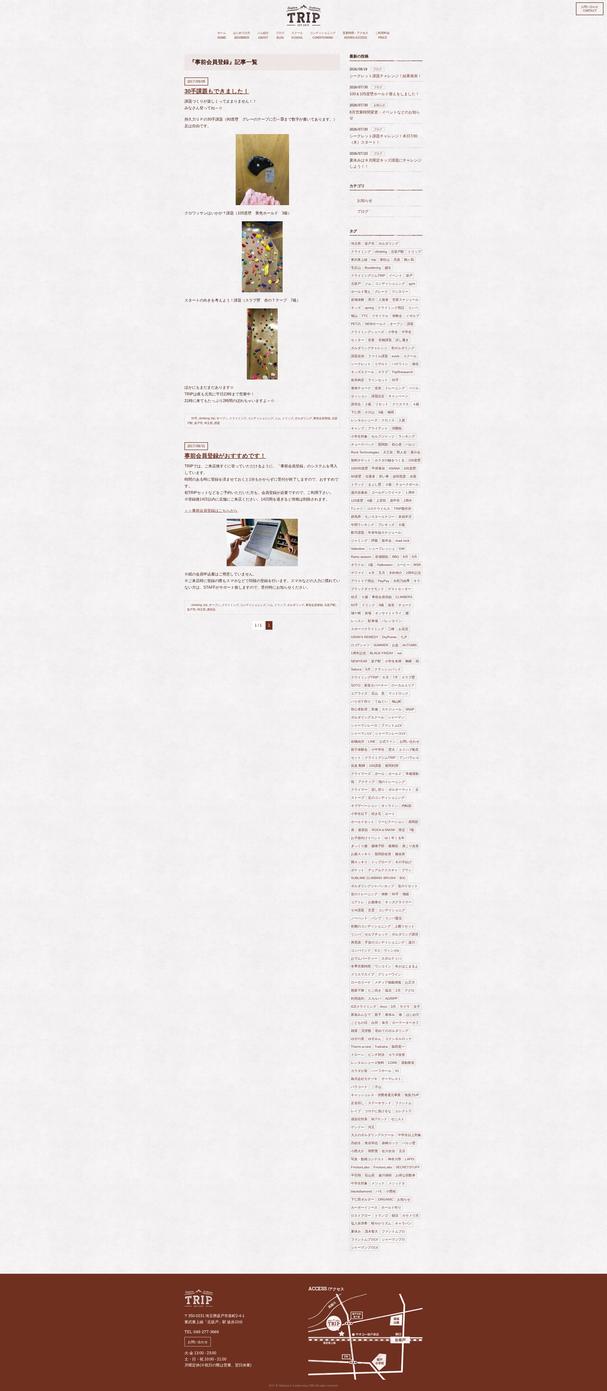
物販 (406, 894)
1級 (370, 565)
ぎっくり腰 (359, 846)
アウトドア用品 (362, 581)
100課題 (375, 766)
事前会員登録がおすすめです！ (225, 455)
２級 (368, 404)
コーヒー (403, 565)
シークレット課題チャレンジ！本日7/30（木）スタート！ (383, 139)
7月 (395, 677)
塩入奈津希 (359, 1223)
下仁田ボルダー (362, 1199)
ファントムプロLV (364, 1239)
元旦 (402, 1151)
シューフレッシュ (381, 549)
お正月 (410, 982)
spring (369, 308)
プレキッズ (386, 525)
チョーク (405, 605)
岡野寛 (373, 1151)
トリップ (287, 418)
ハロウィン (400, 364)
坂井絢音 (357, 380)
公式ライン (387, 741)
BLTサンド (379, 1119)
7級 (411, 830)
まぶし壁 (374, 484)
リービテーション (391, 822)
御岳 (415, 364)
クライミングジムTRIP (368, 275)
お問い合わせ (589, 8)
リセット (381, 404)
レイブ (356, 1111)
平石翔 (356, 1175)
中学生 (407, 332)
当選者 (370, 476)
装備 (374, 709)
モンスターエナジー (380, 517)
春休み (390, 1014)
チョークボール (407, 484)
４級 (416, 404)
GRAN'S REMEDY (364, 637)
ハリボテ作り (361, 701)
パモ (379, 1191)
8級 (381, 605)
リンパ (356, 934)
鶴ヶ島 (409, 260)
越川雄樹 (385, 1175)
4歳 (369, 500)
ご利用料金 (382, 35)
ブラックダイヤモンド (367, 589)
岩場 (368, 613)
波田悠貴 (399, 476)
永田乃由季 (401, 581)
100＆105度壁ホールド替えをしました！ (384, 94)
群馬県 (356, 517)
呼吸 (374, 540)
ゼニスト (397, 1119)
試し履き (402, 340)
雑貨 (354, 1031)
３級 (388, 484)
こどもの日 (359, 1023)
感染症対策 (359, 1119)
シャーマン (396, 717)
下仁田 (356, 412)
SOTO (355, 685)
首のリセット (408, 886)
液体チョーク (361, 388)
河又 (371, 1127)
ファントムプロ (393, 1231)
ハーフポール (381, 1071)
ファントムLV (391, 725)
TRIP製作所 (402, 508)
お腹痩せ (374, 902)
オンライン (389, 806)
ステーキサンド (379, 1103)
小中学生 (378, 749)
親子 (378, 1014)
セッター (357, 340)
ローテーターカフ (405, 1023)
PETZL (356, 324)
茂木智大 (371, 1231)
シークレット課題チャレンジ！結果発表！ (385, 76)
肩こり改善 (410, 846)
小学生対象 (359, 436)
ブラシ (407, 870)
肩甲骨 (395, 500)
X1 (397, 1071)
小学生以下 (359, 814)
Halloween (385, 565)
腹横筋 (393, 846)
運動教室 (407, 1063)
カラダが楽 (359, 1071)
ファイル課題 (378, 356)
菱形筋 (363, 830)
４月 (371, 573)
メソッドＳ (396, 1183)
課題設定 (378, 396)
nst (399, 653)
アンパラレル (409, 757)
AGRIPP (391, 998)
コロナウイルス (378, 508)
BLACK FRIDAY (381, 653)
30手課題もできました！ (216, 91)
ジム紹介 (263, 35)
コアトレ (357, 902)
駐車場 (373, 621)
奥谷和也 (371, 1143)
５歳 (364, 597)
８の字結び (403, 862)
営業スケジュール (405, 300)
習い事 (384, 476)
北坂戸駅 (330, 605)
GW (402, 549)
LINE (371, 741)
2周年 (408, 500)
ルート (390, 814)
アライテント (378, 428)
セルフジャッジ (383, 436)
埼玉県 (208, 423)
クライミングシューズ (367, 332)
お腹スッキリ (361, 854)
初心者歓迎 (359, 709)
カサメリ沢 (410, 1215)
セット (356, 757)
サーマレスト (391, 1079)
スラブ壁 (408, 677)
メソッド (378, 1183)
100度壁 (414, 460)
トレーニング (395, 388)
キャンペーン (398, 396)
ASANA (394, 468)
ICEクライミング (363, 1006)
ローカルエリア (402, 685)
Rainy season (361, 557)
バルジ (410, 444)
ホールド (395, 774)
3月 (393, 1006)
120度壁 (357, 500)
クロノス (388, 420)
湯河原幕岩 (359, 492)
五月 (381, 573)
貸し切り (378, 789)
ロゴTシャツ (360, 645)
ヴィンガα (391, 950)
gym (412, 283)
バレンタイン (392, 621)
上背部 (381, 500)
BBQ (395, 557)
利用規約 (357, 998)
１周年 (410, 492)
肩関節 (413, 822)
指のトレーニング (391, 782)
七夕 (403, 637)
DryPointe (389, 637)
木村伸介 (395, 573)
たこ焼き (374, 990)
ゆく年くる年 (395, 838)
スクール (297, 35)
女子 (417, 1006)
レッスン (357, 621)
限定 (402, 830)
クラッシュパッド (387, 669)
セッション (359, 396)
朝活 (395, 1215)
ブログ (280, 35)
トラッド (357, 484)
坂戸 (409, 275)
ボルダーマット (400, 789)
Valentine (358, 549)
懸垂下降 (357, 990)
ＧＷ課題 (357, 910)
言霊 (371, 910)
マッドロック (398, 693)
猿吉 (388, 990)
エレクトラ (403, 1111)
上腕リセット (404, 926)
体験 (384, 894)
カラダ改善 (396, 1055)
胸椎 (408, 661)
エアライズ (359, 693)
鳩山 (354, 316)
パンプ (376, 918)
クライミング (237, 418)
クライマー (359, 789)
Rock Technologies (365, 452)
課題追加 (357, 356)
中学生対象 (359, 1183)
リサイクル (380, 316)
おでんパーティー (364, 958)
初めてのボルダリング (391, 1031)
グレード (381, 292)
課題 (217, 423)
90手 (395, 894)
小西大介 (357, 1151)
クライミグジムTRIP (380, 757)
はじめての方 (241, 35)
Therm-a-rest (361, 1046)
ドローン (357, 1055)
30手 (194, 418)
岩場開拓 (381, 557)
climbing (204, 418)
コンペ (413, 308)
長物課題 (385, 340)
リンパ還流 (393, 918)
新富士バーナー (375, 685)
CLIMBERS (403, 597)
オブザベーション (364, 806)
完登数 (366, 1031)
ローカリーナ (361, 982)
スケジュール (392, 709)
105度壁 (410, 468)
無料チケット (361, 460)
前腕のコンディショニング (371, 926)
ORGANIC (385, 1199)
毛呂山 (356, 268)
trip (213, 418)
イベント (395, 275)
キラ (417, 581)
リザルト (381, 364)
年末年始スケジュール (384, 532)
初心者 (397, 444)
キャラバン (403, 1223)
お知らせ (379, 105)
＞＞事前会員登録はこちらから (211, 511)
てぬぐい (381, 701)
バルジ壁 (408, 1143)
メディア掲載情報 (388, 982)
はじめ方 (412, 1014)
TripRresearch (402, 372)
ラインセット (378, 380)
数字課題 (357, 532)
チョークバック (362, 444)
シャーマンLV (361, 733)
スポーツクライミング (367, 629)
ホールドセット (362, 822)
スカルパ (374, 998)
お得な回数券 (405, 1175)
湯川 (411, 942)
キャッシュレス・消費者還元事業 (376, 1095)
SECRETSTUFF (408, 1167)
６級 (401, 525)
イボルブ (412, 316)
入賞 (401, 420)
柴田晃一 (398, 1046)
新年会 (387, 540)
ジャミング (359, 540)
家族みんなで (361, 1014)
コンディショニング (323, 35)
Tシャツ (357, 508)
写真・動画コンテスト (367, 1159)
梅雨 (390, 412)
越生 (388, 268)
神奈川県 (394, 1159)
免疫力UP (412, 1095)
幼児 (354, 597)
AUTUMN (409, 645)
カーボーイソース (364, 1207)
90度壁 (356, 476)
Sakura (356, 669)
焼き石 (376, 814)
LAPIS (409, 1159)
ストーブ (357, 797)
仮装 (391, 605)
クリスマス (400, 404)
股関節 (383, 444)
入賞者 (383, 300)
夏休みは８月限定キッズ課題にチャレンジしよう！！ (385, 163)
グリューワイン (389, 974)
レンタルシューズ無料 (367, 1063)
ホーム (221, 35)
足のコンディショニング (386, 797)
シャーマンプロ (393, 1239)
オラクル (357, 565)
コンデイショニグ (391, 910)
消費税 (397, 428)
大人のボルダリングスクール (372, 1135)
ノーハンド (359, 918)
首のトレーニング (364, 894)
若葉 (371, 340)
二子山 (376, 1087)
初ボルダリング (402, 348)
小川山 (370, 412)
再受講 (356, 942)
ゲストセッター (399, 589)
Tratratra (381, 1046)
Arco (383, 1006)
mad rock (402, 540)
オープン (222, 418)
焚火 (391, 749)
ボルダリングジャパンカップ (372, 886)
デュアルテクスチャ (383, 870)
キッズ (356, 308)
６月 (385, 677)
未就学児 (405, 517)
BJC (403, 878)
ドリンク (368, 605)
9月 (414, 557)
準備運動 (412, 774)
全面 (413, 476)
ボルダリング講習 (405, 934)
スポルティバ (391, 958)
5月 (368, 669)
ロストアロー (361, 1215)
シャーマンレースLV (390, 733)
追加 (378, 388)
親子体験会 (359, 749)
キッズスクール (362, 372)
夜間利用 (391, 766)
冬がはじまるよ (406, 966)
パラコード (359, 1087)
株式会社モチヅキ (364, 1079)
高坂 (397, 260)
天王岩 (388, 452)
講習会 (211, 609)
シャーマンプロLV (364, 1247)
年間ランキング (362, 525)
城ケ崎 (356, 613)
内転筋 (407, 806)
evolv (396, 356)
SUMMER (380, 645)
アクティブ (366, 782)
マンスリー (400, 292)
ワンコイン (383, 966)
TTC (364, 316)
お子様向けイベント (366, 838)
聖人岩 (402, 452)
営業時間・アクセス (355, 35)
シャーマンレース (364, 725)
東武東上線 (359, 260)
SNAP (409, 709)
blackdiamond (361, 1191)
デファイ (357, 573)
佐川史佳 (388, 1151)
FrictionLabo (360, 1167)
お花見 (403, 629)
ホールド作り (391, 1207)
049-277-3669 (206, 1331)
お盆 (395, 645)
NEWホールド (375, 324)
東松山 (385, 260)
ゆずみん (374, 1039)
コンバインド (361, 950)
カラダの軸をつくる (390, 460)
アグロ (409, 990)
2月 (398, 990)
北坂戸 (356, 283)
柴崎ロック (390, 1143)
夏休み (356, 1231)
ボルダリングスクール (367, 717)
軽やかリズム (381, 1223)
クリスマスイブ (362, 974)
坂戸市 (198, 423)
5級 (381, 412)
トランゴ (381, 1215)
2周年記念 (413, 573)
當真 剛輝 (358, 766)
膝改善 (400, 854)
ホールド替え (361, 292)
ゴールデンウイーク (386, 492)
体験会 (397, 316)
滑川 (371, 300)
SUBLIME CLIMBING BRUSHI (373, 878)
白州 (374, 1023)
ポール (380, 774)
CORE (392, 1063)
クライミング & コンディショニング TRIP (303, 15)
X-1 (377, 950)
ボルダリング (303, 418)
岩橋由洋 (357, 741)
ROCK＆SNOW (383, 830)
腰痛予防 (378, 846)
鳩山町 (397, 701)
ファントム (403, 1103)
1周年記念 (358, 653)
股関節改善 (383, 854)
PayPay (383, 581)
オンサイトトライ (388, 613)
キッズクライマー (398, 902)
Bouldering (373, 268)
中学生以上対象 (409, 1135)
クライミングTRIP (364, 677)
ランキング (406, 436)
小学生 (393, 332)
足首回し (357, 1103)
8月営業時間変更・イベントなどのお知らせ (384, 115)
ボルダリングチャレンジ (369, 348)
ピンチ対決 (376, 1055)
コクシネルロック (398, 1039)
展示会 (415, 452)
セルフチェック (376, 934)
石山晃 (370, 1175)
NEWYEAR (359, 661)
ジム (278, 418)
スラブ (383, 372)
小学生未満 (393, 661)
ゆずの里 (357, 1039)
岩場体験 (357, 300)
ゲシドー (357, 1127)
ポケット (357, 870)
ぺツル (414, 388)
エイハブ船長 (409, 749)
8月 (405, 557)
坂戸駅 (376, 661)
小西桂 (391, 1191)
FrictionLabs (382, 1167)
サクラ (405, 1006)
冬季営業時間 (361, 966)
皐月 (385, 1023)
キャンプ (357, 428)
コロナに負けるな (378, 1111)
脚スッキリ (359, 862)
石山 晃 (378, 693)
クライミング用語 (391, 308)
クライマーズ (361, 774)
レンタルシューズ (364, 420)
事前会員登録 (321, 418)
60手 (354, 605)
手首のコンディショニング (385, 942)
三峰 (391, 629)
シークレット (361, 364)
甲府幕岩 (378, 468)
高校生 (356, 1143)
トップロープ (381, 862)
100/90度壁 (359, 468)
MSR (417, 565)
